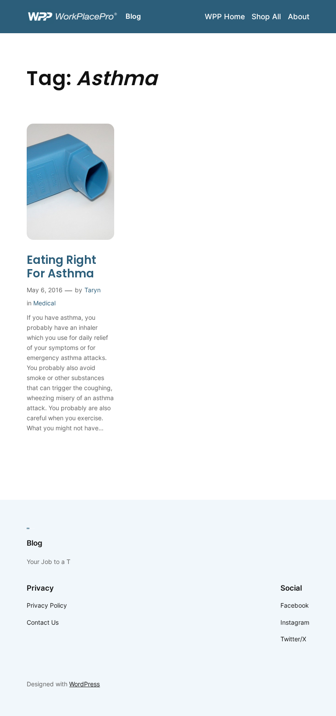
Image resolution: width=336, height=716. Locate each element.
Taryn (92, 290)
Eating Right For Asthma (61, 266)
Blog (133, 16)
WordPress (84, 684)
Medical (44, 303)
